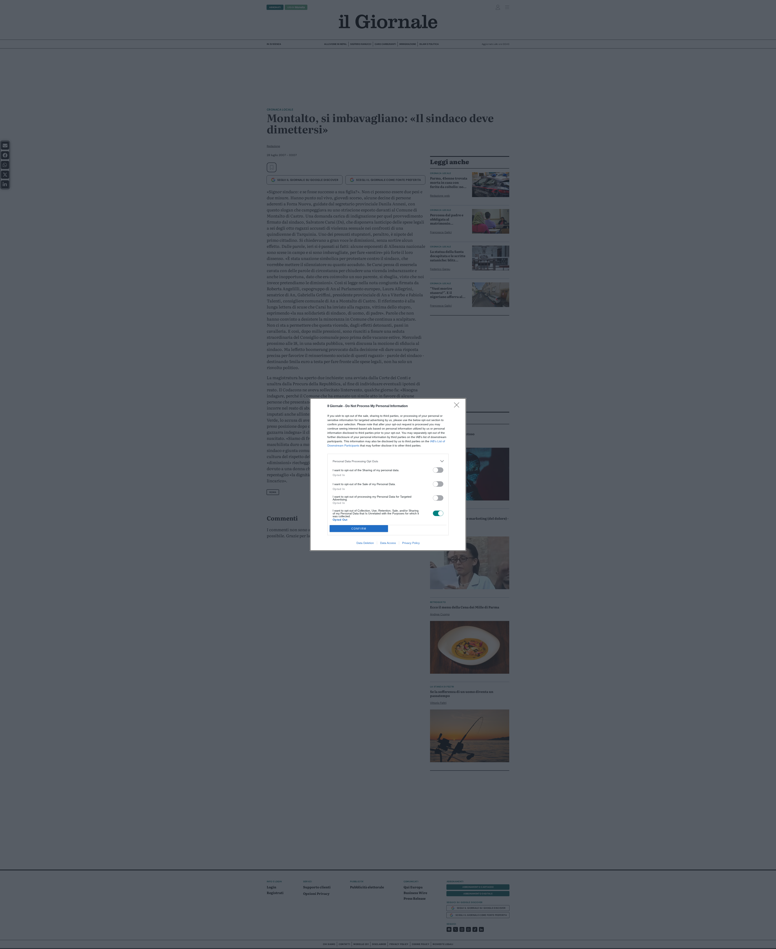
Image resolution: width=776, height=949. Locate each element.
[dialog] (388, 474)
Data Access (388, 543)
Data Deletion (365, 543)
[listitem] (388, 461)
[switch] (438, 470)
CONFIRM (358, 528)
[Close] (458, 406)
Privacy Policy (411, 543)
